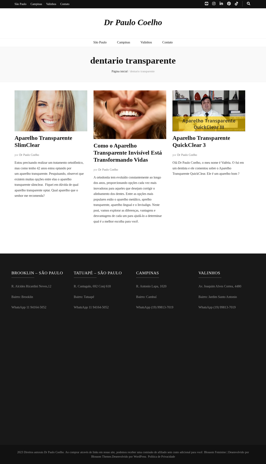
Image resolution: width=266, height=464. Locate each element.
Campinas (36, 4)
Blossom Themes (101, 456)
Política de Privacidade (161, 456)
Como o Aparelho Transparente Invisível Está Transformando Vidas (128, 152)
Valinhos (51, 4)
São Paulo (20, 4)
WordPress (140, 456)
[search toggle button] (248, 4)
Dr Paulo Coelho (133, 22)
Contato (64, 4)
